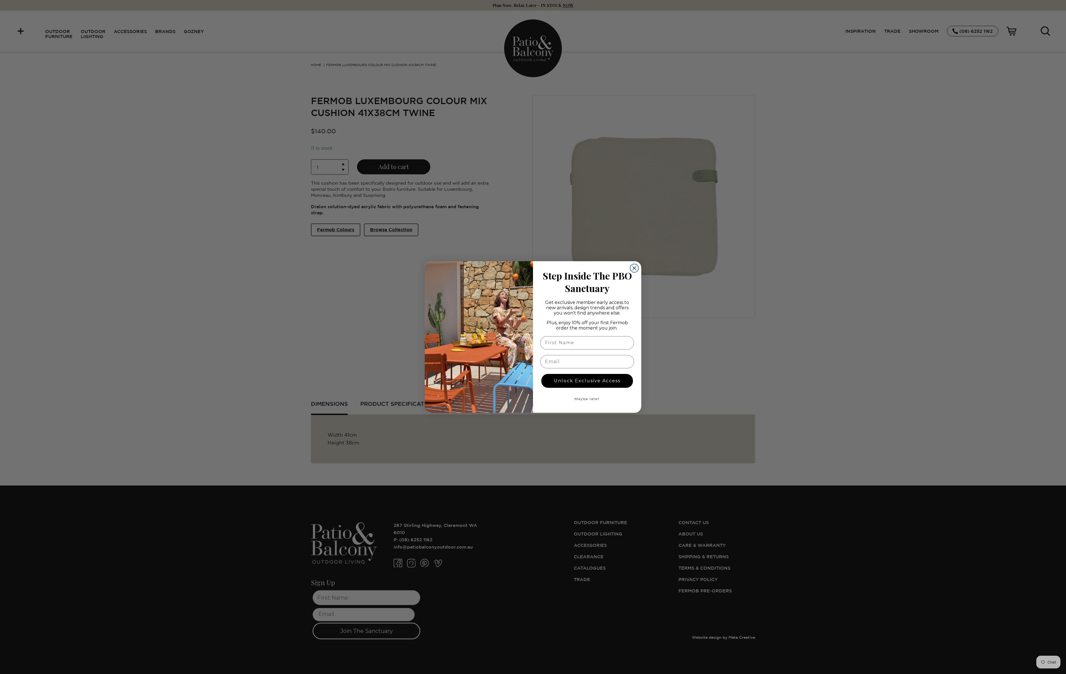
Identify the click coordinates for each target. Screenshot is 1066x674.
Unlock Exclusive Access (587, 380)
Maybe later (587, 399)
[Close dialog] (634, 268)
